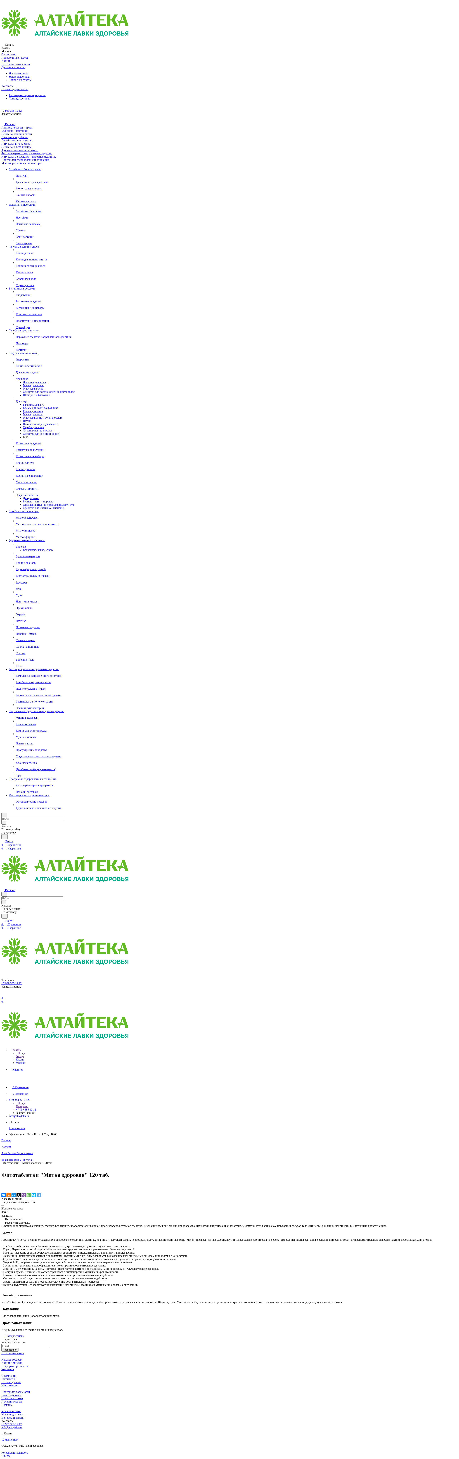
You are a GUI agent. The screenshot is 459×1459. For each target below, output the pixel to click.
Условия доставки (19, 76)
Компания (7, 1369)
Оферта (6, 1455)
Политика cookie (11, 1401)
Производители (11, 1382)
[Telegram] (39, 1195)
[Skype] (34, 1195)
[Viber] (24, 1195)
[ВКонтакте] (3, 1195)
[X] (18, 1195)
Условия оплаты (18, 73)
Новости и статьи (12, 1398)
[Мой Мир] (13, 1195)
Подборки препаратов (15, 1366)
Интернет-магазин (12, 1353)
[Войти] (3, 994)
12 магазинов (17, 1128)
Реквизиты (8, 1378)
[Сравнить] (3, 1187)
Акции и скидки (11, 1362)
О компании (8, 1375)
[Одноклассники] (8, 1195)
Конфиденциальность (14, 1452)
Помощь (6, 1404)
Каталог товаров (11, 1359)
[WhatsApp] (29, 1195)
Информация (9, 1385)
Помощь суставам (19, 98)
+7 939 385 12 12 (11, 110)
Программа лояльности (15, 1391)
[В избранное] (3, 1184)
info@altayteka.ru (19, 1116)
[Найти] (4, 836)
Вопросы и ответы (20, 79)
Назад (21, 1053)
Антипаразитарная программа (27, 95)
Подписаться (10, 1349)
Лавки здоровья (11, 1395)
